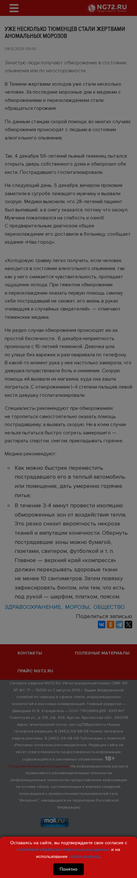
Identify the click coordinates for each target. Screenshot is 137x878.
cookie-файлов (84, 856)
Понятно (68, 869)
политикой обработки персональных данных (63, 849)
